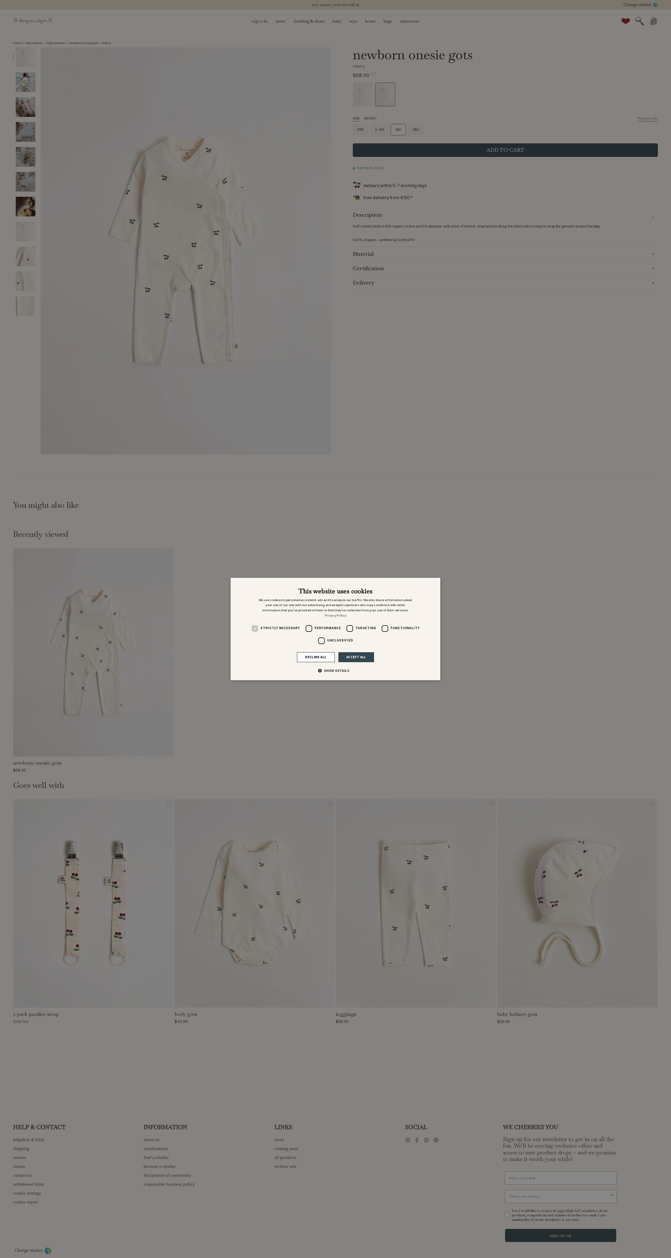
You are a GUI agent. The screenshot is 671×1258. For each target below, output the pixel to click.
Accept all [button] (356, 657)
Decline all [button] (315, 657)
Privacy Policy (335, 615)
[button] (335, 670)
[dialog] (335, 629)
